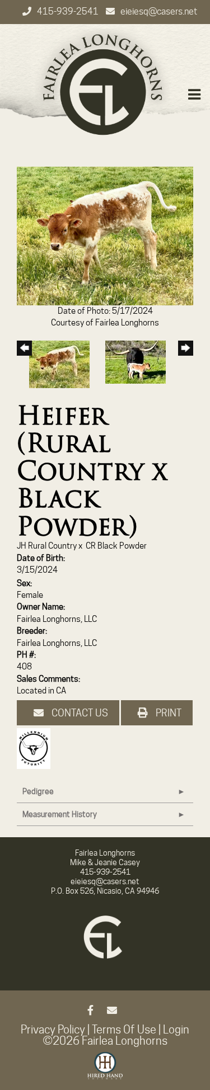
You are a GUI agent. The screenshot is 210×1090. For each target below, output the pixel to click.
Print (167, 713)
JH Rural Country (47, 546)
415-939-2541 (68, 11)
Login (176, 1029)
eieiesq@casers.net (158, 11)
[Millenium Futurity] (36, 748)
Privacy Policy (53, 1029)
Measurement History (59, 814)
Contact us (78, 713)
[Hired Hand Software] (105, 1070)
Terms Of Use (124, 1029)
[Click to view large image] (105, 235)
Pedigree (38, 791)
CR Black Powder (116, 546)
